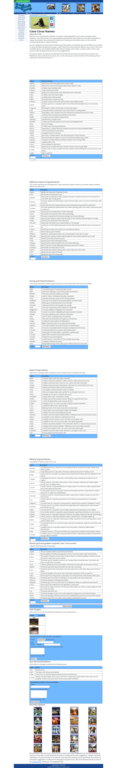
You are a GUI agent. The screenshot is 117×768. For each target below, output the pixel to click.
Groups (23, 1)
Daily (59, 13)
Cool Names (21, 30)
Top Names (21, 32)
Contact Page (36, 762)
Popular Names (21, 21)
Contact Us (62, 765)
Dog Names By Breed (34, 15)
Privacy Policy (55, 765)
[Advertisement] (66, 69)
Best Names (21, 34)
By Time (21, 40)
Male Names (21, 19)
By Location (21, 38)
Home (30, 13)
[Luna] (34, 630)
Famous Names (21, 23)
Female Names (21, 17)
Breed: (39, 644)
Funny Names (21, 25)
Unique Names (21, 27)
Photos (28, 1)
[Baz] (34, 622)
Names (19, 1)
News (89, 13)
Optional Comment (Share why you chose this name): (47, 647)
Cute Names (21, 15)
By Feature (21, 36)
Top (15, 1)
